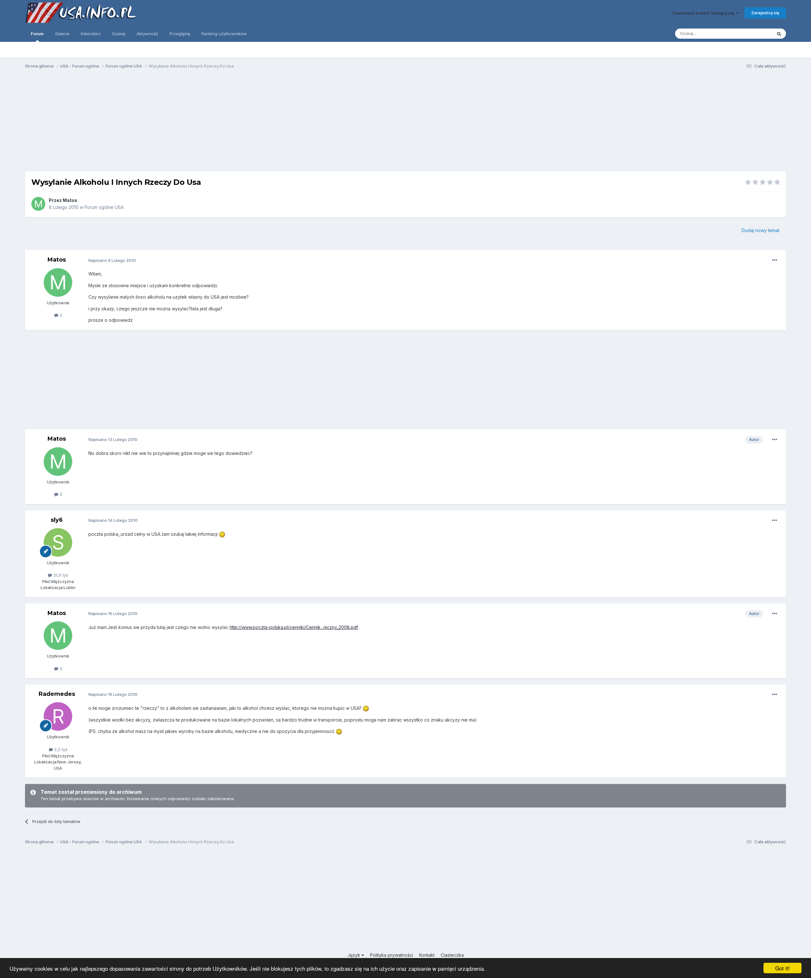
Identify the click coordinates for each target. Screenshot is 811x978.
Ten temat (753, 33)
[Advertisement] (405, 123)
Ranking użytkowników (224, 33)
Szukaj (118, 33)
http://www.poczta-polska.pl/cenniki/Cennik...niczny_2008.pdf (294, 627)
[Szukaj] (779, 34)
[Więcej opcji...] (774, 260)
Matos (70, 200)
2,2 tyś (60, 749)
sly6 (57, 519)
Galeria (62, 33)
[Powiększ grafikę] (222, 534)
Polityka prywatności (391, 955)
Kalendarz (91, 33)
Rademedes (57, 693)
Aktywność (147, 33)
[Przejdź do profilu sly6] (58, 542)
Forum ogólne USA (104, 207)
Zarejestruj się (765, 12)
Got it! (782, 968)
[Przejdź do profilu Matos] (38, 204)
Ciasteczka (452, 955)
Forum (37, 33)
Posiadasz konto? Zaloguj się (704, 13)
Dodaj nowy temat (760, 230)
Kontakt (427, 955)
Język (354, 955)
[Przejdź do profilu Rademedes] (58, 716)
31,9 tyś (60, 575)
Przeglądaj (179, 33)
